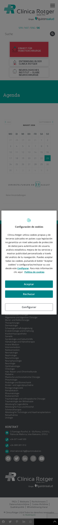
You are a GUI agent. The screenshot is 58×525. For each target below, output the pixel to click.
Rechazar (29, 294)
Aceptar (29, 284)
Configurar (29, 307)
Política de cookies (34, 271)
